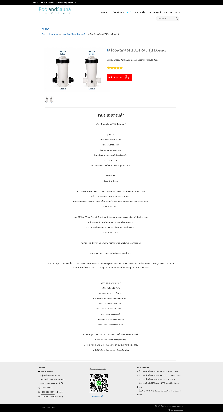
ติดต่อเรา (175, 12)
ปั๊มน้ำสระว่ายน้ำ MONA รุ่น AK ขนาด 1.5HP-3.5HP (158, 371)
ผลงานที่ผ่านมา (143, 12)
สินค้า (129, 12)
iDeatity (54, 407)
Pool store (54, 34)
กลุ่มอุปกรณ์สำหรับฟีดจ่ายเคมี (74, 34)
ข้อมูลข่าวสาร (160, 12)
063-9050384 (48, 392)
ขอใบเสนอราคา (116, 77)
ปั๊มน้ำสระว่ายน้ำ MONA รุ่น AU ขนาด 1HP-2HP (157, 379)
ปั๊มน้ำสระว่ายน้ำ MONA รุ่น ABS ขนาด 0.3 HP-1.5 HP (160, 375)
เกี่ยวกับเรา (118, 12)
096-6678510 (48, 396)
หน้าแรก (105, 12)
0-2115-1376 (47, 387)
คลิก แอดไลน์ (97, 396)
